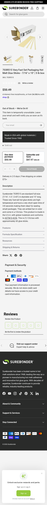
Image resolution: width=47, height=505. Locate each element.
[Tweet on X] (10, 255)
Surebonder (12, 444)
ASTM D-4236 (11, 218)
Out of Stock (32, 169)
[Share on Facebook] (15, 255)
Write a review (27, 83)
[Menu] (43, 8)
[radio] (12, 157)
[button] (37, 8)
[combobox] (23, 14)
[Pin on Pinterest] (20, 255)
